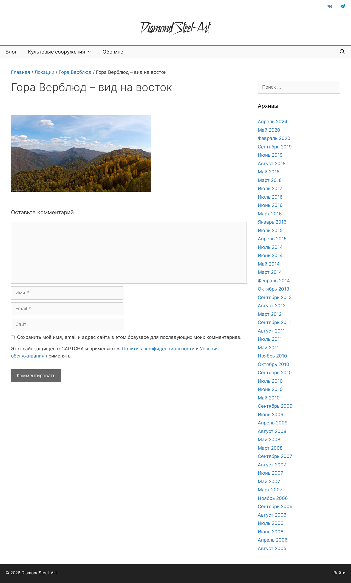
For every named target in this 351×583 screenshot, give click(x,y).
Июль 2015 (270, 230)
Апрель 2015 (272, 238)
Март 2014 (270, 272)
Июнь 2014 (270, 255)
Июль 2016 (270, 197)
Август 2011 (271, 331)
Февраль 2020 (274, 138)
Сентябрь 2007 (275, 456)
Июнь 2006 (271, 531)
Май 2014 (269, 264)
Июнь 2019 (270, 155)
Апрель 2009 (273, 423)
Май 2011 (268, 347)
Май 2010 (269, 398)
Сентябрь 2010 (275, 372)
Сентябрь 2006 (275, 506)
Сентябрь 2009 (275, 406)
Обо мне (113, 52)
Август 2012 (271, 305)
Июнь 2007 (270, 473)
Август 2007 (272, 464)
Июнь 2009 (271, 414)
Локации (44, 72)
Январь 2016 (272, 222)
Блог (11, 52)
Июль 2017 (270, 188)
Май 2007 (269, 481)
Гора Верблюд (75, 72)
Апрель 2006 (273, 540)
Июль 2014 (270, 247)
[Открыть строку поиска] (342, 52)
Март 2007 (270, 489)
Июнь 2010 (270, 389)
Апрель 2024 (272, 121)
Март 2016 (270, 213)
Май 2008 (269, 439)
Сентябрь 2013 (275, 297)
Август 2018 (271, 163)
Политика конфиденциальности (158, 348)
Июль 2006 (271, 523)
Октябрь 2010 (273, 364)
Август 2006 (272, 515)
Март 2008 (270, 448)
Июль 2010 (270, 381)
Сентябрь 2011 (274, 322)
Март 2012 (270, 314)
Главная (20, 72)
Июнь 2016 (270, 205)
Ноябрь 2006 (273, 498)
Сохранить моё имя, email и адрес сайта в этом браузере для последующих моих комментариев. (129, 337)
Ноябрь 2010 (272, 356)
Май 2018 (268, 171)
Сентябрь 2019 (275, 147)
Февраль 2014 (274, 280)
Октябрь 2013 (273, 289)
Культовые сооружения (56, 52)
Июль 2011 (270, 339)
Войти (339, 572)
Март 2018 (270, 180)
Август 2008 (272, 431)
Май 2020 (269, 130)
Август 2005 (272, 548)
